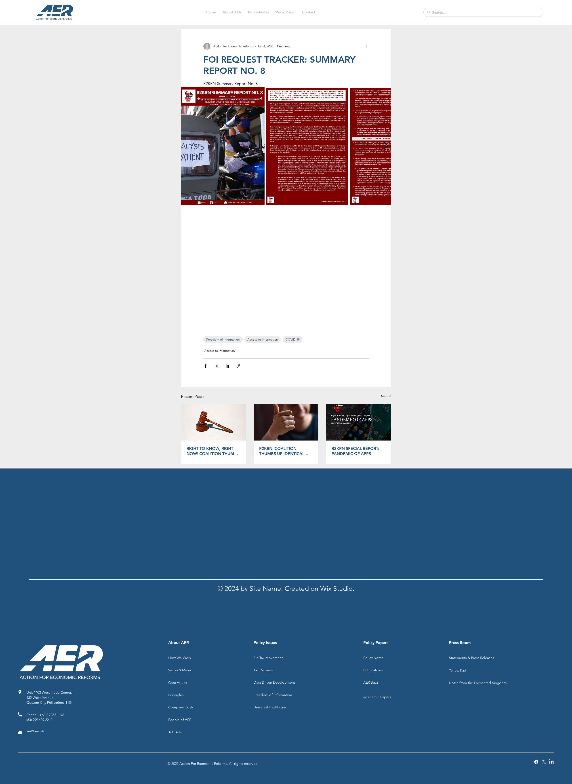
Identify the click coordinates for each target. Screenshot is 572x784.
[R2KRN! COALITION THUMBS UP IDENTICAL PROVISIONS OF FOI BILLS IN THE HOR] (286, 422)
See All (386, 396)
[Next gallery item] (385, 145)
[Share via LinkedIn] (227, 366)
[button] (258, 12)
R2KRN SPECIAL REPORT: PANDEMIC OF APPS (355, 451)
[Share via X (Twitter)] (216, 366)
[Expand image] (223, 146)
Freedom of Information (223, 339)
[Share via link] (238, 366)
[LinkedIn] (551, 762)
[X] (544, 762)
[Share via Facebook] (205, 366)
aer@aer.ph (35, 731)
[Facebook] (536, 762)
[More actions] (366, 46)
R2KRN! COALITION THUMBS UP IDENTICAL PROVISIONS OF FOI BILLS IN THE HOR (284, 451)
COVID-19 (293, 339)
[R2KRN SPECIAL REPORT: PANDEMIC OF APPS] (358, 422)
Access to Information (262, 339)
